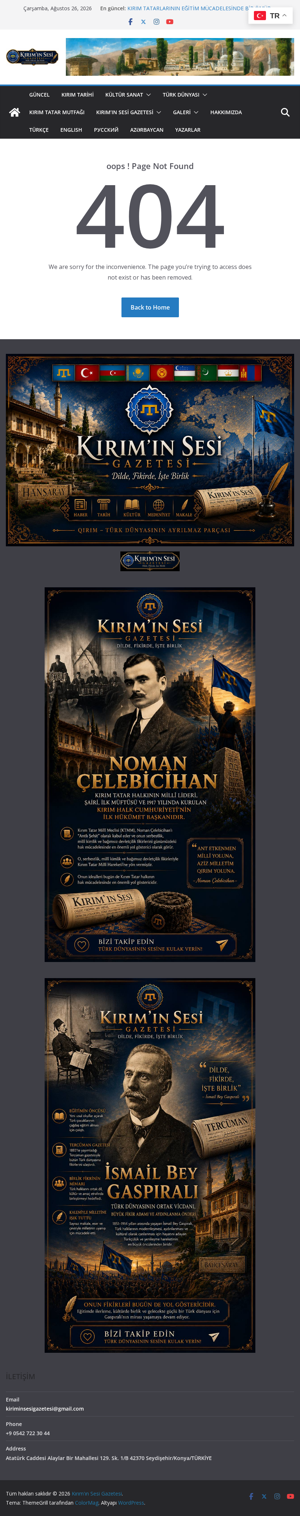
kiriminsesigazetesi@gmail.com (45, 1408)
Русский (106, 129)
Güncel (39, 94)
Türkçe (39, 129)
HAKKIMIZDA (226, 112)
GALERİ (182, 112)
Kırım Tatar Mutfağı (57, 112)
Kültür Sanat (124, 94)
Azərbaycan (147, 129)
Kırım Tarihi (77, 94)
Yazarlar (187, 129)
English (71, 129)
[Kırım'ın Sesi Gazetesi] (14, 112)
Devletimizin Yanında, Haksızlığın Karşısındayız (181, 8)
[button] (147, 95)
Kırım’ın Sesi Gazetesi (124, 112)
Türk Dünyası (181, 94)
